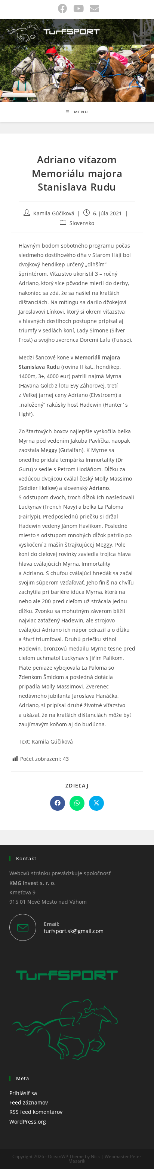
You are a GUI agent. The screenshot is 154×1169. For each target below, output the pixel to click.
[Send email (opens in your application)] (93, 8)
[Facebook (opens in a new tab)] (62, 8)
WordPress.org (27, 1121)
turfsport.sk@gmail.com (74, 931)
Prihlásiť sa (23, 1093)
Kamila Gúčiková (53, 213)
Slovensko (82, 223)
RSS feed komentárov (35, 1111)
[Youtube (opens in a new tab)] (78, 8)
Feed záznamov (28, 1102)
